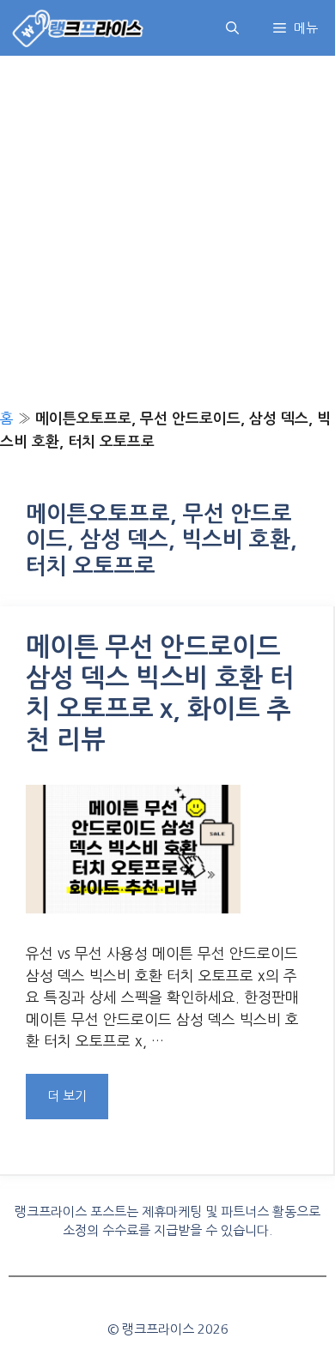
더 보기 (67, 1095)
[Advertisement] (167, 231)
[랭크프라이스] (79, 28)
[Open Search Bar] (232, 28)
